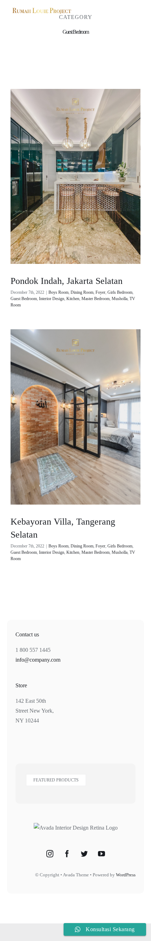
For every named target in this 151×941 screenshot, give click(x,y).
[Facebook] (67, 854)
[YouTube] (101, 854)
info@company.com (37, 660)
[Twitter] (84, 854)
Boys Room (58, 292)
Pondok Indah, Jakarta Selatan (67, 280)
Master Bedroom (95, 298)
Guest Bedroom (24, 298)
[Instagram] (50, 854)
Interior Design (51, 298)
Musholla (119, 298)
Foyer (100, 292)
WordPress (126, 874)
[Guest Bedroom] (75, 176)
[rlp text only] (42, 9)
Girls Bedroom (119, 292)
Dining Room (82, 292)
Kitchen (72, 298)
